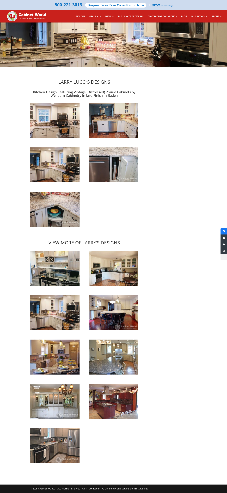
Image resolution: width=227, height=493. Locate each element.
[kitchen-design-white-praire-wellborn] (55, 138)
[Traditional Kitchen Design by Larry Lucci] (55, 357)
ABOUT (215, 16)
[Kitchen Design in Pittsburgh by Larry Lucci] (113, 268)
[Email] (224, 237)
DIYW (162, 5)
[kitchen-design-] (55, 182)
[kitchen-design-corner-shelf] (55, 226)
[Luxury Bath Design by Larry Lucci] (55, 401)
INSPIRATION (198, 16)
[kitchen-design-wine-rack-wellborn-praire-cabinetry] (113, 138)
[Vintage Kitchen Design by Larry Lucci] (113, 312)
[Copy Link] (224, 250)
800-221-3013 (68, 5)
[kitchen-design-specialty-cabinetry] (113, 182)
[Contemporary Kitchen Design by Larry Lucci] (113, 401)
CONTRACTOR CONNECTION (162, 16)
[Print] (224, 244)
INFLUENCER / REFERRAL (131, 16)
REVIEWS (80, 16)
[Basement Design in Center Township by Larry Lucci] (55, 268)
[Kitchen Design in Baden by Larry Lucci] (55, 312)
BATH (108, 16)
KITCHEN (93, 16)
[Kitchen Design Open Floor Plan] (113, 357)
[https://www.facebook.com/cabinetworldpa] (224, 231)
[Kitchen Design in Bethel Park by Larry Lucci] (55, 445)
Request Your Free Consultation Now (116, 5)
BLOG (184, 16)
